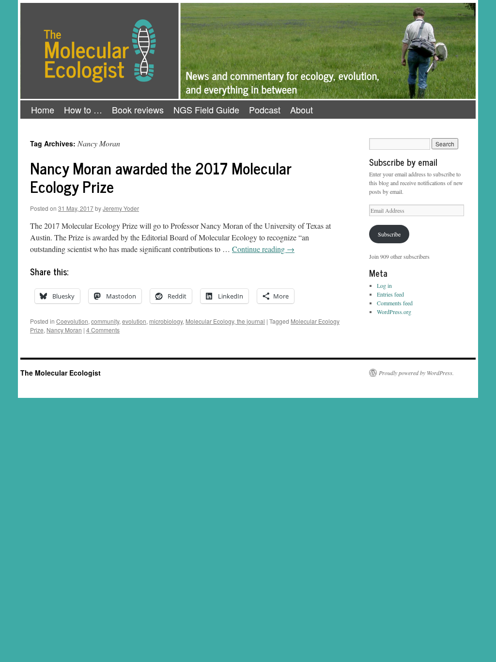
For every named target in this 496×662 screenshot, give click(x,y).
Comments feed (395, 303)
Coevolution (72, 321)
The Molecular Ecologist (60, 373)
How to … (83, 109)
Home (42, 109)
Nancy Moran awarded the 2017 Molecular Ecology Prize (160, 177)
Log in (384, 285)
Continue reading (263, 249)
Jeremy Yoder (121, 208)
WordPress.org (394, 311)
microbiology (166, 321)
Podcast (264, 109)
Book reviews (138, 109)
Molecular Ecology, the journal (225, 321)
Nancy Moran (64, 330)
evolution (134, 321)
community (105, 321)
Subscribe (389, 234)
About (301, 109)
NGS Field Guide (206, 109)
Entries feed (390, 294)
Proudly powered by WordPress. (416, 373)
